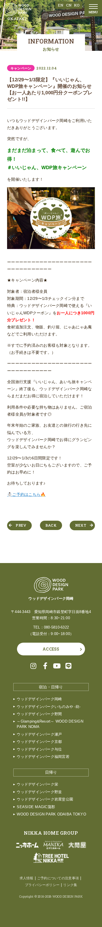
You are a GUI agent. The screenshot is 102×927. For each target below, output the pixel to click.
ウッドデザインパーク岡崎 (39, 699)
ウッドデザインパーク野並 (39, 792)
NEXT (80, 525)
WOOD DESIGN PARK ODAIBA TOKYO (51, 814)
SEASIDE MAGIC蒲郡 (36, 807)
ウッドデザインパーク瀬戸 (39, 734)
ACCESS (51, 649)
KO (77, 5)
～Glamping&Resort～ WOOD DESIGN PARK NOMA (50, 724)
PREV (21, 525)
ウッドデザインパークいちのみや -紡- (48, 707)
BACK (51, 525)
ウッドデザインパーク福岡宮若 (43, 757)
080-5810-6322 (56, 627)
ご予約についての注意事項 (58, 878)
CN (69, 5)
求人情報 (26, 878)
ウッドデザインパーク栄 (37, 784)
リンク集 (70, 885)
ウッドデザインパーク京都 (39, 742)
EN (61, 5)
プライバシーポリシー (42, 885)
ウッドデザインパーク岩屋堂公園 (45, 799)
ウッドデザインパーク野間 (39, 714)
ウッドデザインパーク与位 (39, 749)
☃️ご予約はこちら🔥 (26, 494)
